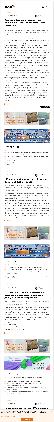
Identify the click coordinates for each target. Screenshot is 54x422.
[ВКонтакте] (41, 107)
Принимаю (27, 419)
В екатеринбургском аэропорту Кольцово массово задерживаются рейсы (26, 163)
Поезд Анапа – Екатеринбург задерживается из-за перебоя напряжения (28, 156)
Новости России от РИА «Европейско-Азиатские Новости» (10, 6)
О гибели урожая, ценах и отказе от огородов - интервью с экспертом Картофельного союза (27, 392)
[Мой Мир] (47, 107)
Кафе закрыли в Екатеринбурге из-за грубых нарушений (23, 264)
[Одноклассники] (43, 107)
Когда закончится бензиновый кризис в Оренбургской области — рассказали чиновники (26, 378)
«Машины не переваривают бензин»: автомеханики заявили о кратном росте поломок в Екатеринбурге (27, 153)
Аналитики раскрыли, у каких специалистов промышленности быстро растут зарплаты (27, 159)
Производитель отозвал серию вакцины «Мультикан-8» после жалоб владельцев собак (27, 272)
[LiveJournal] (49, 107)
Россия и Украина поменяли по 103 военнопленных (22, 150)
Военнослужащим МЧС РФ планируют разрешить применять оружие (27, 269)
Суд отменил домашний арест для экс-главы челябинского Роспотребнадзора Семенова (24, 384)
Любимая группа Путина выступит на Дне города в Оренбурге (25, 267)
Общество (7, 104)
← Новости (7, 12)
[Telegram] (45, 107)
